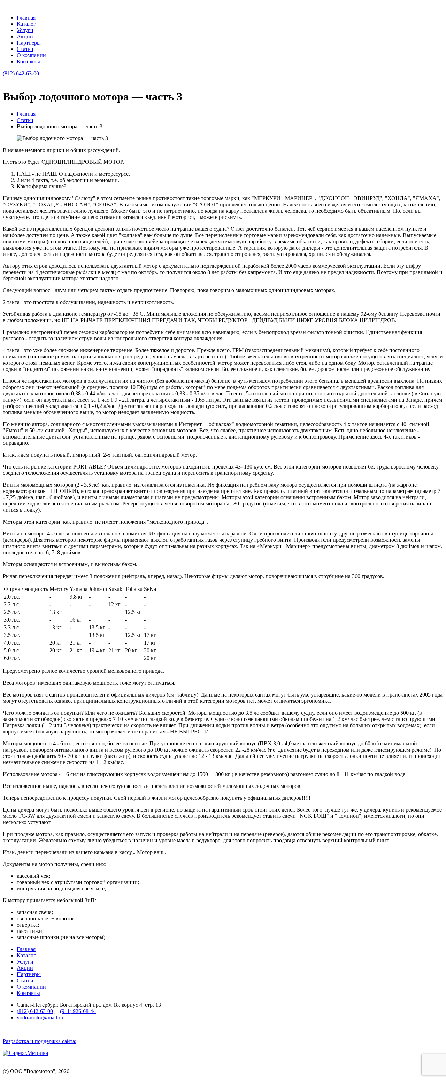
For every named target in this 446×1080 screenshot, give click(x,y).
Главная (26, 18)
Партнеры (29, 43)
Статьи (25, 49)
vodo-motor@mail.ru (40, 1017)
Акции (25, 36)
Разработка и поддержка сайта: (39, 1041)
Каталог (26, 24)
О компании (31, 55)
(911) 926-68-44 (78, 1011)
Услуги (25, 30)
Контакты (28, 61)
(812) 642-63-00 (21, 73)
